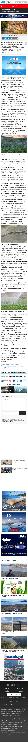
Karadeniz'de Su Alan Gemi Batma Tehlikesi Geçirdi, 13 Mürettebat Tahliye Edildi (12, 726)
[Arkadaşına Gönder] (11, 38)
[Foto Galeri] (21, 2)
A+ (26, 42)
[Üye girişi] (16, 694)
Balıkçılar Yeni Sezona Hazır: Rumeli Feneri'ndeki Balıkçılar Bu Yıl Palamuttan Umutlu (13, 721)
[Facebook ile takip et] (8, 694)
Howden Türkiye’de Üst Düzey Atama (9, 724)
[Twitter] (5, 38)
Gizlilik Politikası (21, 688)
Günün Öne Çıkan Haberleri (7, 705)
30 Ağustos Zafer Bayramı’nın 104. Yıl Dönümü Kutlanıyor (13, 709)
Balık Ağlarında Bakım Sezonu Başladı (9, 728)
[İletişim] (23, 2)
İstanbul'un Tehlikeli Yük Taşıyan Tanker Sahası (11, 713)
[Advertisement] (14, 442)
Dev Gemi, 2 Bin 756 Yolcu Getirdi (8, 735)
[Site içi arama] (26, 2)
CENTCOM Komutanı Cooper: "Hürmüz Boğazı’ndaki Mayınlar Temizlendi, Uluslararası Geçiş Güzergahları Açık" (12, 719)
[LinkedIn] (8, 38)
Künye (7, 690)
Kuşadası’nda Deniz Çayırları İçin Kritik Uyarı (11, 715)
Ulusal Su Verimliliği (11, 366)
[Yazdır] (14, 38)
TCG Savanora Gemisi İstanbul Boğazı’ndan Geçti (12, 722)
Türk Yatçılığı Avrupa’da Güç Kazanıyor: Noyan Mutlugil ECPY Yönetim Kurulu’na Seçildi (12, 711)
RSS (21, 690)
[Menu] (16, 2)
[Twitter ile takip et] (11, 694)
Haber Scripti (12, 701)
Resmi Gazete (8, 368)
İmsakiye (21, 691)
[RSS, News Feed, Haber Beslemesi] (14, 694)
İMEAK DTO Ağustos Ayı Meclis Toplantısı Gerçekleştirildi (13, 717)
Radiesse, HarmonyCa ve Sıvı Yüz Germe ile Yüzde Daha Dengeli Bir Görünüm (12, 734)
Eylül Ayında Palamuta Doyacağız (8, 730)
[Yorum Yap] (17, 38)
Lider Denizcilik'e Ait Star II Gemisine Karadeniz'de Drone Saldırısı (13, 732)
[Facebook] (3, 38)
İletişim (7, 691)
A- (26, 44)
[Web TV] (19, 2)
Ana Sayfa (7, 688)
